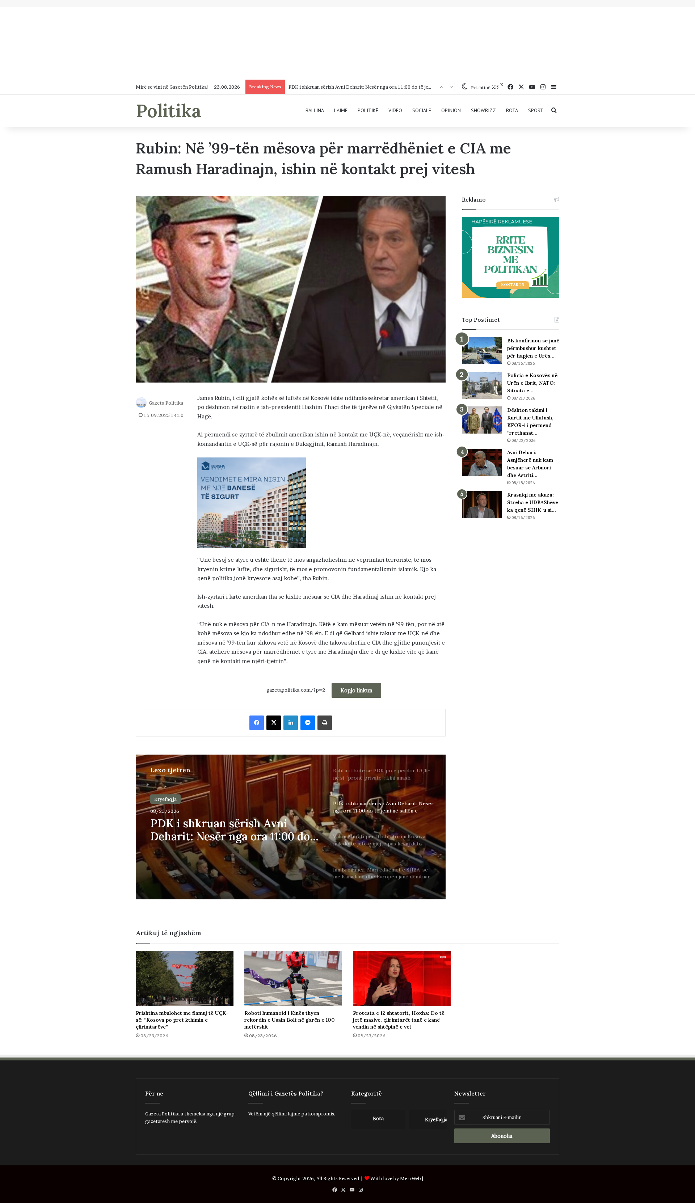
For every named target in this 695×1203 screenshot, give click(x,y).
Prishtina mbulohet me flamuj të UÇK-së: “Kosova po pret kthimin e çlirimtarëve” (182, 1020)
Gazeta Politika (166, 402)
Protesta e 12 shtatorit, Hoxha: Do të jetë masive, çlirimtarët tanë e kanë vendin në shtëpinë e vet (399, 1020)
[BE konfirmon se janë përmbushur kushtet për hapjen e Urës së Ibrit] (482, 350)
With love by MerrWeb (395, 1178)
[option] (291, 827)
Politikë (368, 110)
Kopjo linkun (356, 690)
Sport (535, 110)
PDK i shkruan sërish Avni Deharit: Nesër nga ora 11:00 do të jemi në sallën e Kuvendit (383, 87)
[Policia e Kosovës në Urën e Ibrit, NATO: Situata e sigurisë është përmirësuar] (482, 385)
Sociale (421, 110)
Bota (512, 110)
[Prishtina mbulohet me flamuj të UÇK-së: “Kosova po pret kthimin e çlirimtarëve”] (184, 978)
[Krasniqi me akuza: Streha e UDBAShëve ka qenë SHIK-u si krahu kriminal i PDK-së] (482, 504)
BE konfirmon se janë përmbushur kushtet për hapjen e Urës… (533, 348)
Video (395, 110)
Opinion (451, 110)
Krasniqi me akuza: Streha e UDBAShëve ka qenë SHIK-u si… (532, 502)
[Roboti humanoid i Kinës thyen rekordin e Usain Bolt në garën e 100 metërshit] (293, 978)
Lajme (341, 110)
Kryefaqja (165, 799)
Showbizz (483, 110)
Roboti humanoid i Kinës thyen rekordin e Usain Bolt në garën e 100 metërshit (289, 1020)
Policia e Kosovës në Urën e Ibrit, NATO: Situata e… (532, 383)
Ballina (315, 110)
